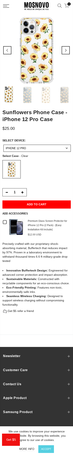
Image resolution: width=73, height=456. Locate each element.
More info (26, 449)
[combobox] (37, 148)
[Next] (66, 50)
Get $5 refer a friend (21, 310)
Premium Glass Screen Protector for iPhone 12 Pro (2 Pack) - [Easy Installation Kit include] (47, 225)
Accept (46, 449)
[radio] (11, 169)
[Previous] (7, 50)
